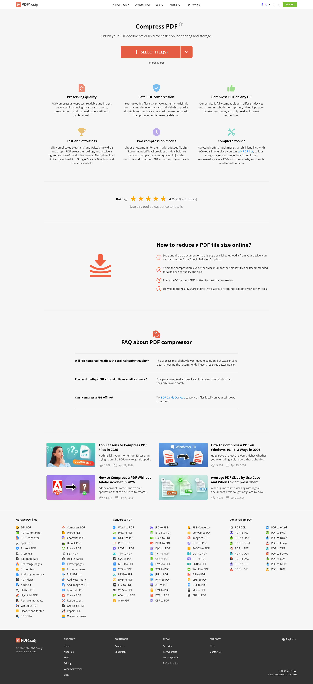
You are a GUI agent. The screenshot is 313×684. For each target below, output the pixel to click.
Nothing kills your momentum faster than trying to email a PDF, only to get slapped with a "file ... (124, 457)
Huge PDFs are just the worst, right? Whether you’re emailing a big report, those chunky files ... (238, 457)
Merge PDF (176, 4)
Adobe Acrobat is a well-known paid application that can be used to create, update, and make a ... (122, 490)
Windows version (73, 668)
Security (167, 646)
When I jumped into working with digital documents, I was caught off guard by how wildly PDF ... (237, 490)
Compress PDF (142, 4)
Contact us (216, 651)
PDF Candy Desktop (173, 397)
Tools (67, 657)
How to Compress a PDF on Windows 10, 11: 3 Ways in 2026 (235, 447)
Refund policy (170, 663)
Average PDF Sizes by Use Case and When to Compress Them (235, 479)
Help (212, 646)
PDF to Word (193, 4)
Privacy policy (170, 657)
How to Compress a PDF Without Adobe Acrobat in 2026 (125, 479)
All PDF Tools (120, 4)
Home (67, 646)
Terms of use (170, 651)
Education (120, 651)
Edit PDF (160, 4)
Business (120, 646)
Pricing (67, 663)
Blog (66, 674)
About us (69, 651)
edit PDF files (245, 151)
